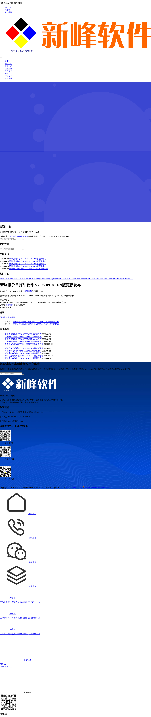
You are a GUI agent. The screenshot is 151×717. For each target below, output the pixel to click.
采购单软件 (37, 279)
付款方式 (8, 78)
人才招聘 (8, 12)
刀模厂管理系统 (73, 279)
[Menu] (1, 57)
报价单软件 (46, 279)
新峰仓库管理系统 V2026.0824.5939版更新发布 (28, 269)
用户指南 (8, 69)
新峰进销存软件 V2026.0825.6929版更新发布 (27, 261)
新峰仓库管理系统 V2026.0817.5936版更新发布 (24, 356)
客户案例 (8, 71)
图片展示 (8, 74)
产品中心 (8, 64)
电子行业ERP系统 (88, 279)
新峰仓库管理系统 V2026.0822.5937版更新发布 (24, 348)
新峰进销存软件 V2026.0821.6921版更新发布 (23, 353)
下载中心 (8, 66)
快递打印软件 (127, 279)
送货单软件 (27, 279)
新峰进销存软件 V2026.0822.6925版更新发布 (23, 351)
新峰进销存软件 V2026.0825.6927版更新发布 (27, 264)
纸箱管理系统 (102, 279)
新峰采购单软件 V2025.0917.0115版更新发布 (36, 322)
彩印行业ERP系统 (59, 279)
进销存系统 (5, 279)
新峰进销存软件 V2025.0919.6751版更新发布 (36, 324)
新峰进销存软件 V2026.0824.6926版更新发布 (27, 266)
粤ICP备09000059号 (74, 488)
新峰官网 (10, 305)
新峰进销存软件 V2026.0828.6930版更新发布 (27, 259)
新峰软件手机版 (114, 279)
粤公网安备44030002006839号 (96, 488)
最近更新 (24, 236)
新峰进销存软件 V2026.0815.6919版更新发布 (23, 358)
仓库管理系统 (16, 279)
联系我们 (8, 76)
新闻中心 (17, 236)
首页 (6, 61)
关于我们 (8, 10)
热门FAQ (8, 7)
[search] (23, 239)
